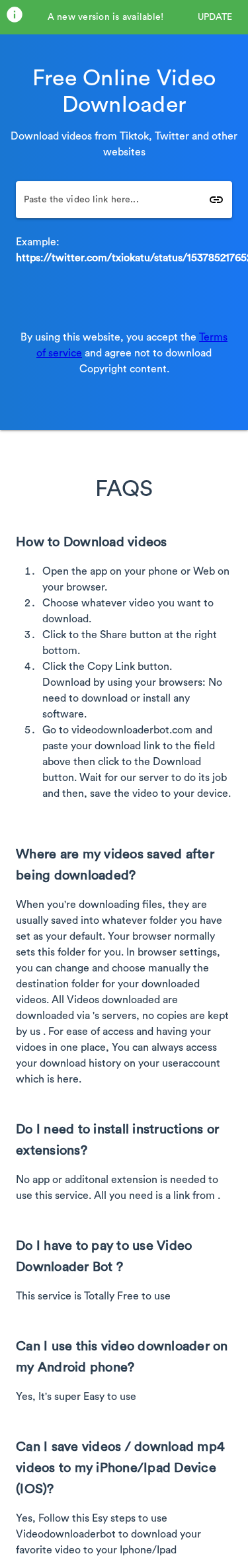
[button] (215, 17)
